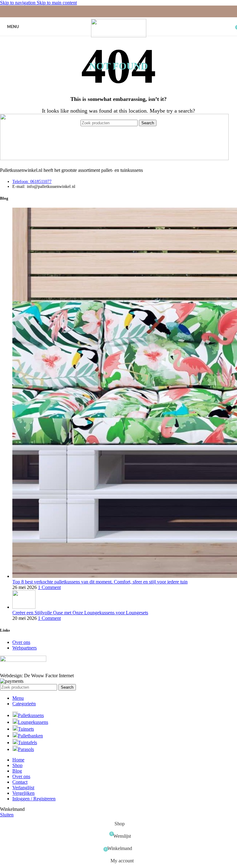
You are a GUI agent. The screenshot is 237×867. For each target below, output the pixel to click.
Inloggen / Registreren (34, 798)
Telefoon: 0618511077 (32, 181)
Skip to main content (57, 2)
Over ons (21, 642)
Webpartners (24, 647)
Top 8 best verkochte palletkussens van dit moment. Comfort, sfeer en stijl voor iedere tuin (100, 581)
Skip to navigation (18, 2)
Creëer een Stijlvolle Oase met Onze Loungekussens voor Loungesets (80, 612)
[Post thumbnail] (23, 607)
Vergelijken (23, 793)
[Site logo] (118, 35)
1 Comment (49, 587)
